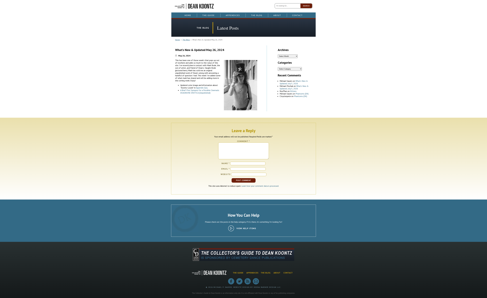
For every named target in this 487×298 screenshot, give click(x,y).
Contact (297, 15)
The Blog (256, 15)
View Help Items (246, 228)
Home (188, 15)
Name (226, 163)
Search (306, 6)
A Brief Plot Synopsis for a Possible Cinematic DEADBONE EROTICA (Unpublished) (199, 91)
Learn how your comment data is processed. (260, 186)
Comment (243, 141)
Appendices (233, 15)
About (277, 15)
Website (226, 174)
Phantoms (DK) (302, 93)
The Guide (208, 15)
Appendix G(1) (201, 87)
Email (225, 168)
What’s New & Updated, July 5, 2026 (294, 82)
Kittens (293, 91)
